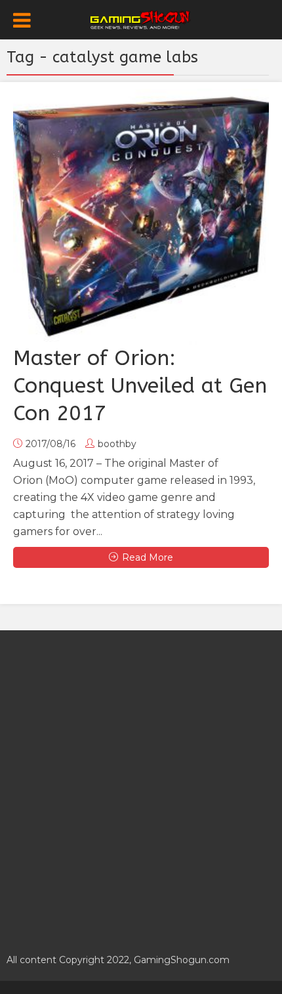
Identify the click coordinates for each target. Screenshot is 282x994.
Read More (147, 557)
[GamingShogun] (141, 18)
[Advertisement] (141, 784)
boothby (117, 444)
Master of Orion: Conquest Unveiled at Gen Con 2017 (140, 385)
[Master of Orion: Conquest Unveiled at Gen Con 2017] (141, 217)
